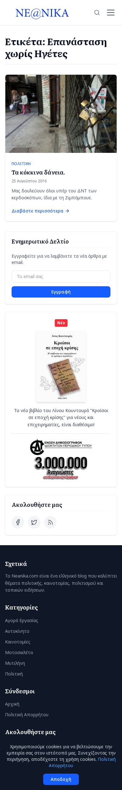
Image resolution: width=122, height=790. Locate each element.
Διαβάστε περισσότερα (38, 211)
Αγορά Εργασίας (21, 620)
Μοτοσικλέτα (19, 652)
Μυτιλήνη (15, 663)
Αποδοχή (61, 779)
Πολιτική (14, 674)
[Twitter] (34, 522)
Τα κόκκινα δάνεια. (38, 172)
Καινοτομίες (17, 642)
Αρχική (12, 704)
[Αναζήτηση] (97, 12)
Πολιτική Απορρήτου (26, 714)
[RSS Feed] (50, 522)
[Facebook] (18, 522)
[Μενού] (110, 12)
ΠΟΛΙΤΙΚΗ (21, 163)
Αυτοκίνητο (17, 631)
